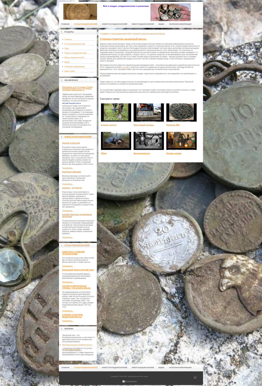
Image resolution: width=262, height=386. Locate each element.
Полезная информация (74, 67)
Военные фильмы (71, 172)
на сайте (126, 67)
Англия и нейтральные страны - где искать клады (76, 287)
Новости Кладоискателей (75, 53)
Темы (66, 48)
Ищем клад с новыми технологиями (73, 253)
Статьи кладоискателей (74, 44)
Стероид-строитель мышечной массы (72, 316)
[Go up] (195, 378)
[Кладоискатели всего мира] (80, 11)
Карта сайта (69, 71)
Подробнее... (67, 168)
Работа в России (71, 143)
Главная (68, 39)
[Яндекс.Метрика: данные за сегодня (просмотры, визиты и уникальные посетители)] (130, 381)
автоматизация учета (71, 103)
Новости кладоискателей (78, 137)
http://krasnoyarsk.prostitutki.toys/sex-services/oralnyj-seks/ (77, 345)
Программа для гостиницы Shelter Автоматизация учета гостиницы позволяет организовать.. (77, 88)
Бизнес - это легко (72, 188)
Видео (67, 62)
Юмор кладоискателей (74, 57)
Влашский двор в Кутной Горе (78, 270)
